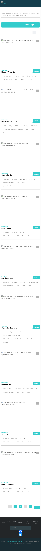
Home (3, 522)
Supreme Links (35, 522)
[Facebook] (20, 531)
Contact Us (9, 522)
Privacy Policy (27, 522)
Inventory (20, 522)
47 (30, 506)
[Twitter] (20, 534)
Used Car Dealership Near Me (14, 541)
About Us (14, 522)
